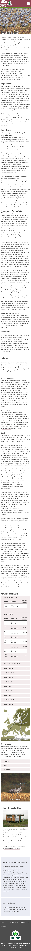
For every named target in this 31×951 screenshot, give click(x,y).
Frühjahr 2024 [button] (9, 673)
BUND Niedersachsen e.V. (20, 945)
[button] (15, 761)
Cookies (4, 926)
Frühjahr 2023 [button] (9, 682)
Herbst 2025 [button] (8, 614)
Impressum (14, 922)
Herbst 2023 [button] (8, 677)
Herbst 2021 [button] (8, 695)
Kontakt (4, 922)
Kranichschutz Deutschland (11, 911)
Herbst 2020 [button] (8, 704)
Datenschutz (25, 922)
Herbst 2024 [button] (8, 668)
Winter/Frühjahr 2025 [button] (12, 664)
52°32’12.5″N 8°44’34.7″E (11, 849)
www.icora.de (5, 428)
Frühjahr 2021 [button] (9, 700)
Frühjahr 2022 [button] (9, 691)
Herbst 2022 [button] (8, 686)
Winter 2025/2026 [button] (10, 597)
